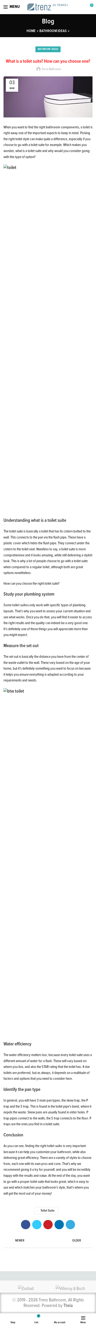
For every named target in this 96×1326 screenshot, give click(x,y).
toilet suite (48, 1211)
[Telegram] (70, 1224)
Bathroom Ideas (53, 31)
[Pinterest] (48, 1224)
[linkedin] (59, 1224)
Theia (68, 1306)
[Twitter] (36, 1224)
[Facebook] (25, 1224)
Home (31, 31)
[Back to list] (48, 1240)
